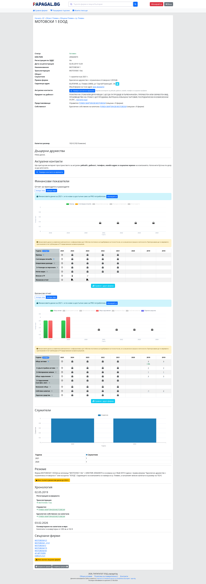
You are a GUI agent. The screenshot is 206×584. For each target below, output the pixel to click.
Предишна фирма (44, 566)
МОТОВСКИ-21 (41, 540)
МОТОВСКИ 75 (41, 548)
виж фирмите (98, 87)
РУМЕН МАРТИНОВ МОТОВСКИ (92, 103)
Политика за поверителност (106, 576)
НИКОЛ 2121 (40, 556)
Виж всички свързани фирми (49, 560)
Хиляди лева (40, 191)
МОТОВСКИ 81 (41, 551)
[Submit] (71, 4)
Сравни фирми (41, 10)
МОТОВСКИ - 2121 (42, 543)
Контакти (124, 576)
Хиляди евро (51, 191)
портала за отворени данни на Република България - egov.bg (116, 578)
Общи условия (86, 576)
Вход (169, 4)
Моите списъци (81, 10)
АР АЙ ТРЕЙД (40, 553)
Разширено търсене (61, 10)
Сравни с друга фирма (104, 286)
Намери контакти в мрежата (83, 91)
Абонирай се (156, 4)
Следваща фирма (59, 566)
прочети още (81, 100)
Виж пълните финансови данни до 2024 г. (53, 480)
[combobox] (100, 4)
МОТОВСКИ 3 (40, 545)
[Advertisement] (103, 37)
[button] (62, 255)
